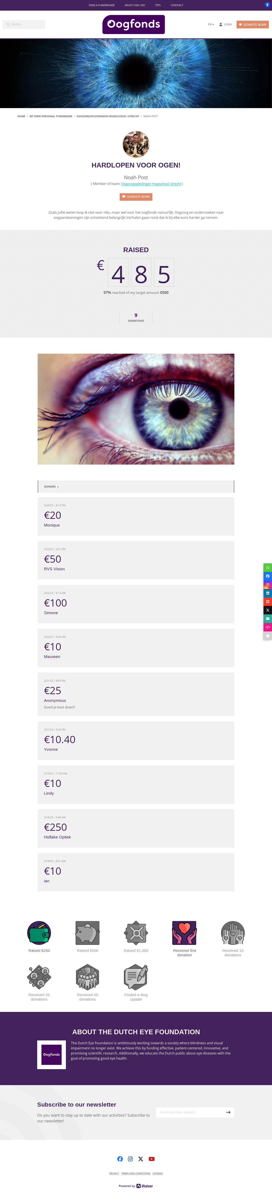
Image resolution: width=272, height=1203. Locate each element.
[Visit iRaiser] (136, 1185)
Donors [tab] (51, 486)
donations (136, 317)
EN (209, 24)
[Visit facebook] (120, 1159)
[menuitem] (102, 5)
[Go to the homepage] (137, 24)
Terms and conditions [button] (135, 1173)
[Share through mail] (268, 618)
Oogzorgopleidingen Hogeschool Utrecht (151, 184)
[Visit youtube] (152, 1159)
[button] (195, 1112)
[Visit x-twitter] (140, 1159)
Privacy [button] (114, 1173)
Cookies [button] (158, 1173)
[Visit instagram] (130, 1159)
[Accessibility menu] (267, 4)
